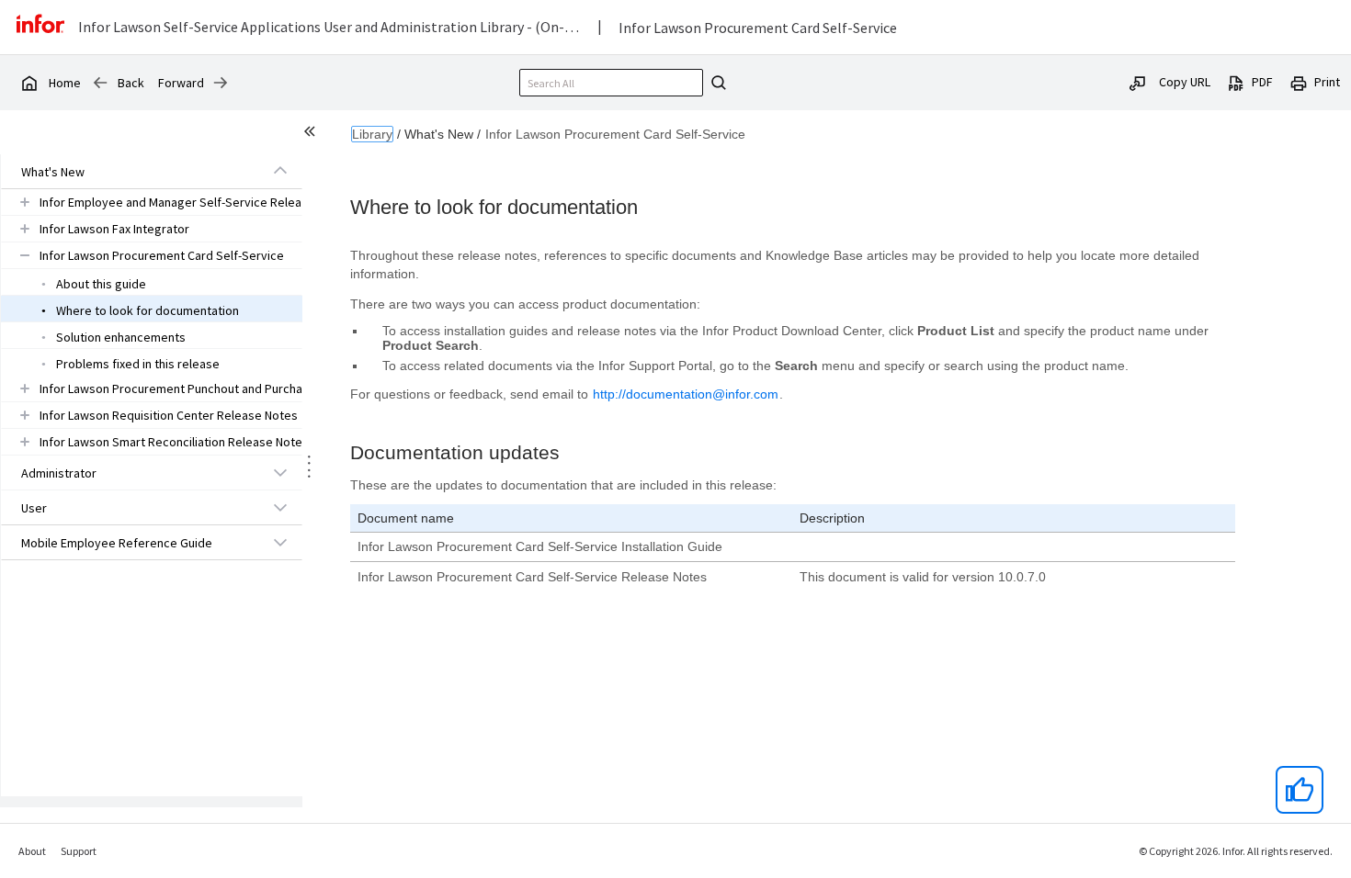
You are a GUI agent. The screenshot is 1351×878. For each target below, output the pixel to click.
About (32, 851)
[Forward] (220, 82)
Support (78, 851)
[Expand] (25, 201)
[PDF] (1236, 82)
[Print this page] (1299, 82)
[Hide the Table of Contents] (312, 134)
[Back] (100, 82)
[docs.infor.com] (28, 82)
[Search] (716, 82)
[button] (130, 171)
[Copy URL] (1137, 82)
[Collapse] (280, 170)
